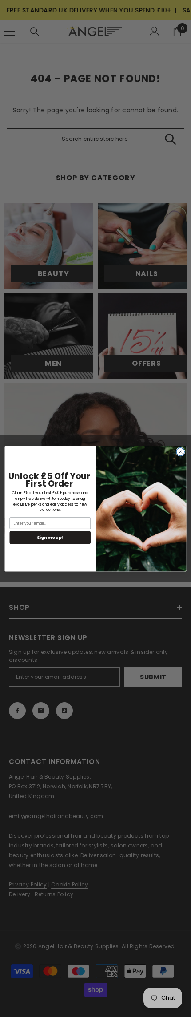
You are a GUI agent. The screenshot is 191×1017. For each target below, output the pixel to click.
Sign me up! (50, 537)
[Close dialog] (180, 451)
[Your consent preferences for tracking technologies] (183, 762)
